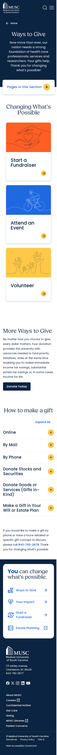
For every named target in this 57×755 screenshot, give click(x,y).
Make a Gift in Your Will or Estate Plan (28, 508)
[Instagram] (17, 683)
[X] (12, 683)
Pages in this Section (27, 87)
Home (13, 23)
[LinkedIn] (23, 683)
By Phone (28, 457)
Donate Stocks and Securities (28, 471)
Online (28, 432)
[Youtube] (28, 683)
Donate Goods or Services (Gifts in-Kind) (28, 489)
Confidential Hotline (18, 705)
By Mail (28, 445)
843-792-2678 (28, 544)
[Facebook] (8, 683)
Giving (10, 715)
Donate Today (17, 386)
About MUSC (14, 695)
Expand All (43, 422)
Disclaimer (11, 739)
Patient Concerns (17, 726)
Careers (13, 700)
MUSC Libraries (17, 721)
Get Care (11, 710)
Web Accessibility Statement (21, 745)
